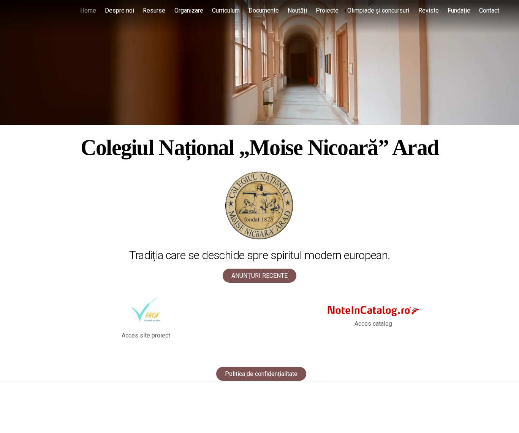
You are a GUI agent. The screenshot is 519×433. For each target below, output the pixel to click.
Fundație (459, 10)
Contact (489, 10)
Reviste (428, 10)
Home (88, 10)
